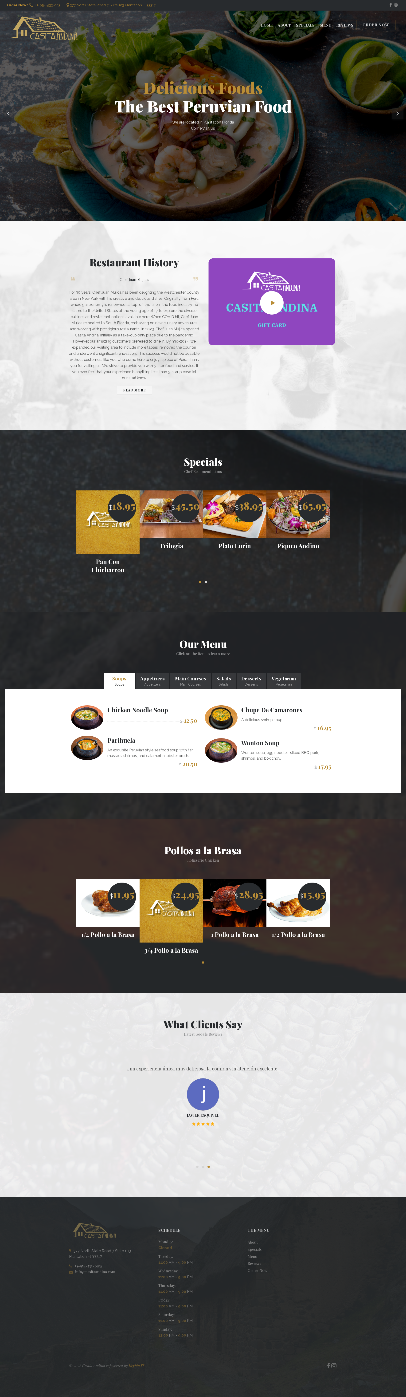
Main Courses (190, 680)
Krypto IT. (137, 1365)
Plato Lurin (171, 546)
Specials (305, 25)
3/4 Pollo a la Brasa (108, 950)
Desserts (251, 680)
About (284, 25)
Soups (119, 680)
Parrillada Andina (298, 546)
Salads (223, 680)
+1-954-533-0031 (48, 5)
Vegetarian (284, 680)
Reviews (344, 25)
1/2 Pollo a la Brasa (235, 934)
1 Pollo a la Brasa (171, 934)
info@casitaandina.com (95, 1271)
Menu (325, 25)
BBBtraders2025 (203, 1124)
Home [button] (267, 25)
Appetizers (152, 680)
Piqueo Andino (235, 546)
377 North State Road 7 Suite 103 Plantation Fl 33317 (113, 5)
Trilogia (108, 546)
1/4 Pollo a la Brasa (298, 934)
